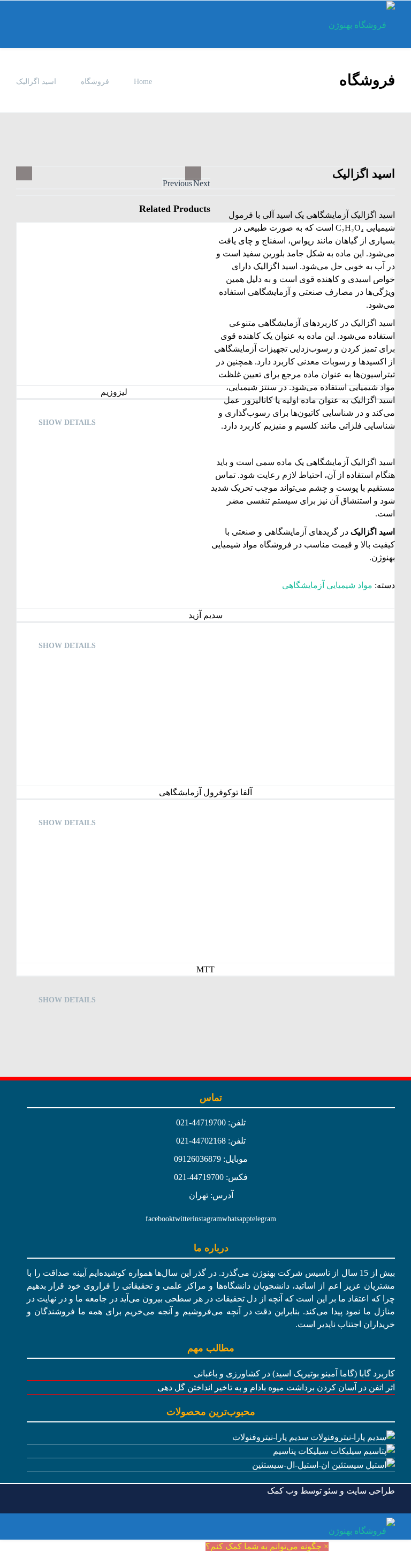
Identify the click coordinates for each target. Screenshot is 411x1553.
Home (142, 82)
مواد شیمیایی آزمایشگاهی (327, 585)
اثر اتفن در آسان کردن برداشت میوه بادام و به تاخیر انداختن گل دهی (276, 1387)
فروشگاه (95, 82)
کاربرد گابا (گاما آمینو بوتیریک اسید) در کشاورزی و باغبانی (294, 1373)
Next (201, 183)
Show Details (67, 422)
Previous (177, 183)
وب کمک (282, 1490)
